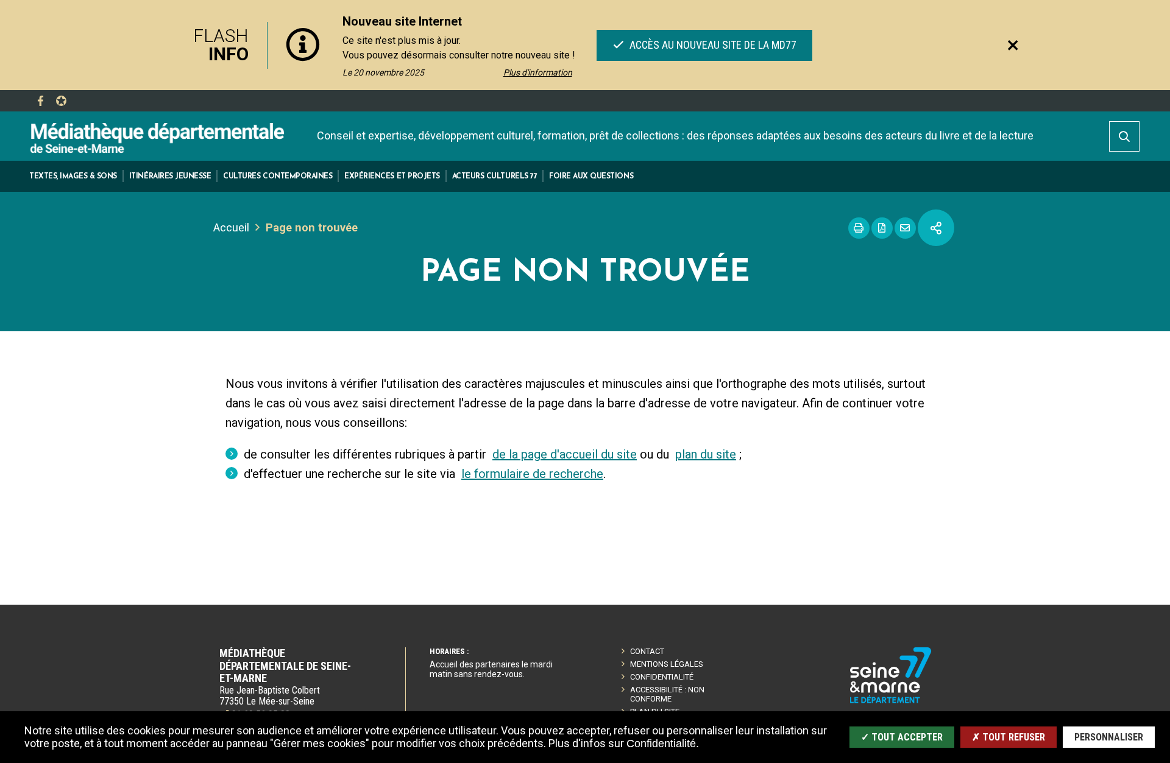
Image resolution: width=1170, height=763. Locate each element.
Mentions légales (666, 664)
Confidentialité (661, 676)
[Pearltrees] (61, 101)
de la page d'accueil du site (564, 454)
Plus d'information (537, 72)
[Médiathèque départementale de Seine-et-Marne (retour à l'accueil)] (157, 137)
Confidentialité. (662, 743)
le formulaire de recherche (532, 473)
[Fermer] (1013, 45)
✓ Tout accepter (902, 737)
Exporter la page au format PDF (882, 228)
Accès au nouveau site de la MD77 (711, 44)
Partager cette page (936, 227)
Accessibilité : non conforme (667, 694)
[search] (1124, 136)
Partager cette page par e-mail (905, 228)
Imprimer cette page (859, 228)
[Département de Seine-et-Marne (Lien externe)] (891, 701)
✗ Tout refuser (1008, 737)
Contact (647, 651)
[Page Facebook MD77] (40, 101)
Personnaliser (1108, 737)
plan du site (705, 454)
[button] (73, 176)
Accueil (231, 227)
